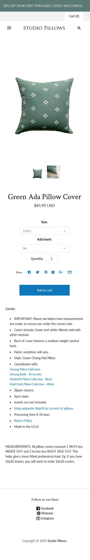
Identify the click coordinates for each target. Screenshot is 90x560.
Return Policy (23, 421)
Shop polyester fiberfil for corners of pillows (44, 408)
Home (20, 46)
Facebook (47, 508)
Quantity (37, 258)
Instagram (47, 518)
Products (33, 46)
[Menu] (9, 28)
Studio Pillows (57, 541)
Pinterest (46, 513)
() (74, 16)
